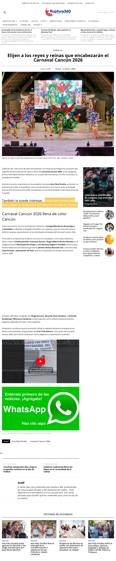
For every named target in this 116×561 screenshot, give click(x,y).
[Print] (33, 453)
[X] (14, 453)
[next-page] (109, 172)
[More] (47, 453)
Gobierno (58, 50)
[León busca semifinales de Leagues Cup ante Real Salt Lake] (98, 187)
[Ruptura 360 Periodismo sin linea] (58, 12)
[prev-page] (104, 172)
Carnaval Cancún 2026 (40, 441)
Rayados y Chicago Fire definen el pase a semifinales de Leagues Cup (93, 227)
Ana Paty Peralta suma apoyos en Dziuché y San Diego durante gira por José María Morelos (14, 546)
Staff (48, 69)
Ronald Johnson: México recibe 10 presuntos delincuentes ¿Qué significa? (93, 214)
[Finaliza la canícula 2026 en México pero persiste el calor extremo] (109, 239)
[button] (4, 12)
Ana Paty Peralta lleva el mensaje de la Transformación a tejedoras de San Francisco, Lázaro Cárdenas (42, 549)
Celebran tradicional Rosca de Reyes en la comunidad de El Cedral (58, 469)
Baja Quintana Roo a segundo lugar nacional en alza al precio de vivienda (98, 31)
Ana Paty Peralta (19, 441)
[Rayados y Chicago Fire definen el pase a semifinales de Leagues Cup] (109, 227)
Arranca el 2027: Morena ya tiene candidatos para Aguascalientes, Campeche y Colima (93, 252)
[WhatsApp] (20, 453)
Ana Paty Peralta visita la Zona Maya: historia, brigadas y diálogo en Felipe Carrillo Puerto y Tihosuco (100, 547)
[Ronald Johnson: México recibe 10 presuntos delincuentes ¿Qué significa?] (109, 214)
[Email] (27, 453)
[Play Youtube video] (40, 361)
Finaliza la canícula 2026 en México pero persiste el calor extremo (93, 239)
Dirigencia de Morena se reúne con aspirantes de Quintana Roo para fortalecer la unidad (71, 546)
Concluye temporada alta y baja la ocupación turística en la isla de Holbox (20, 469)
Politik (5, 541)
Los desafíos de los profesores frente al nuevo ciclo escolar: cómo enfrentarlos (16, 31)
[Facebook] (7, 453)
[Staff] (9, 490)
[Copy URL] (40, 453)
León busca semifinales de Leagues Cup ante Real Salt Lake (99, 197)
